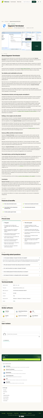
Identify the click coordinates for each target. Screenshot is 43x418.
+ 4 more (36, 46)
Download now (22, 359)
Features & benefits (6, 395)
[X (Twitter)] (40, 2)
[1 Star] (8, 27)
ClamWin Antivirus (31, 128)
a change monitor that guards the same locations (26, 111)
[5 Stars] (13, 27)
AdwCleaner (8, 366)
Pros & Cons (5, 391)
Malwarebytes (8, 372)
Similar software (5, 398)
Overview (4, 389)
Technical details (5, 397)
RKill (7, 378)
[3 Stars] (10, 27)
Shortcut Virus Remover (10, 369)
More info (22, 416)
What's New (19, 1)
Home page (3, 413)
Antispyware (7, 21)
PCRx (14, 301)
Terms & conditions (23, 413)
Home (2, 21)
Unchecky (21, 165)
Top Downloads (13, 1)
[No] (41, 415)
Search (34, 1)
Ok (19, 416)
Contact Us (30, 413)
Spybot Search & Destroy (25, 68)
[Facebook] (38, 2)
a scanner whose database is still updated (26, 176)
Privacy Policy (16, 413)
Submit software (9, 413)
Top (40, 413)
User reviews (5, 400)
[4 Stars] (11, 27)
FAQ (4, 393)
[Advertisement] (21, 11)
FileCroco (6, 1)
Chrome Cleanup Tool (9, 375)
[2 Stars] (9, 27)
